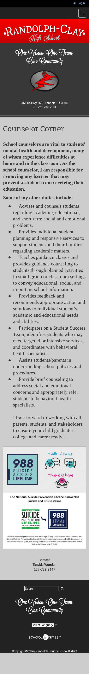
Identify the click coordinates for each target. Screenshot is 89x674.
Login (80, 3)
